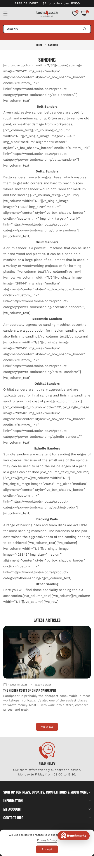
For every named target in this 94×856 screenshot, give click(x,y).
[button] (8, 13)
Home (39, 45)
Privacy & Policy (47, 840)
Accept (47, 849)
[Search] (84, 29)
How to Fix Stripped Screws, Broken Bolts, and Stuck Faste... (47, 690)
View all (47, 726)
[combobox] (47, 29)
